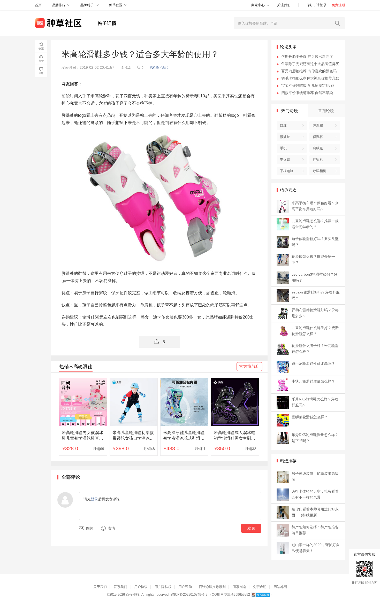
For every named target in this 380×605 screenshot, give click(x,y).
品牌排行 (58, 5)
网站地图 (280, 587)
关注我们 (284, 5)
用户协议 (141, 587)
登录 (94, 499)
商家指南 (239, 587)
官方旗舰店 (249, 366)
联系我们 (120, 587)
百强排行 (132, 594)
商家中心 (258, 5)
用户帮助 (185, 587)
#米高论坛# (159, 67)
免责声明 (260, 587)
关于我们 (100, 587)
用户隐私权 (163, 587)
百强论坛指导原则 (212, 587)
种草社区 (115, 5)
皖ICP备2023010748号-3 (189, 594)
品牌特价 (87, 5)
